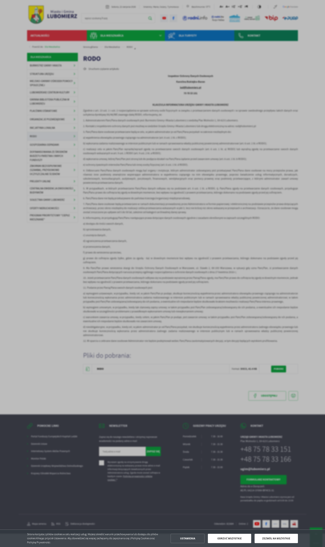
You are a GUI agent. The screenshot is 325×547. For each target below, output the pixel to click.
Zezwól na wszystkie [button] (276, 538)
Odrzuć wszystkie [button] (229, 538)
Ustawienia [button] (187, 538)
